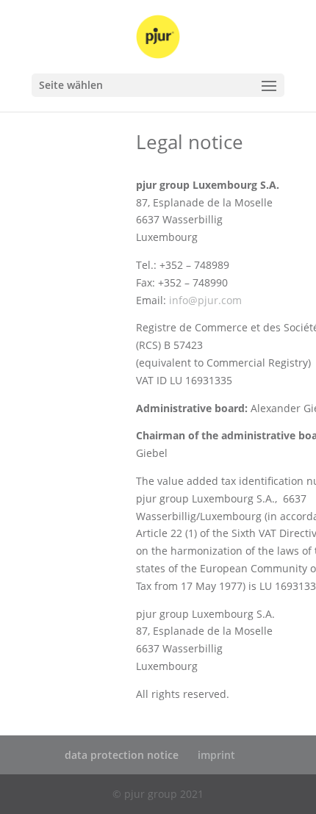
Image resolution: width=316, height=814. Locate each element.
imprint (216, 755)
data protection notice (122, 755)
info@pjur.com (205, 300)
